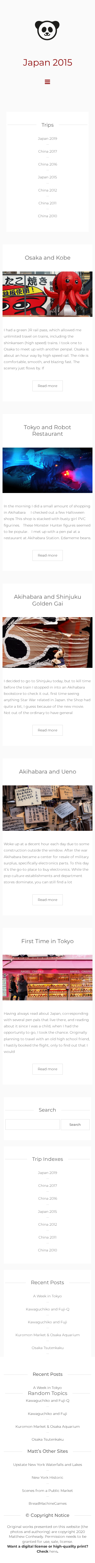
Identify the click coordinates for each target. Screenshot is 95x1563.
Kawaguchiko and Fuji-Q (47, 1309)
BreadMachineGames (48, 1503)
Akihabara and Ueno (47, 771)
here (53, 1551)
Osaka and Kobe (47, 257)
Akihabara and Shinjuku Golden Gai (47, 600)
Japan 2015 (47, 177)
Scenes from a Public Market (47, 1490)
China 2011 (47, 203)
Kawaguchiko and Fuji (47, 1322)
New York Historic (47, 1477)
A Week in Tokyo (47, 1296)
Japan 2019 (47, 138)
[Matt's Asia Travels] (47, 30)
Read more (47, 385)
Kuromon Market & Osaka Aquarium (47, 1335)
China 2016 (47, 164)
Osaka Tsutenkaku (48, 1348)
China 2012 (47, 190)
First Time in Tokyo (47, 941)
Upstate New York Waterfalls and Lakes (47, 1464)
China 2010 (47, 216)
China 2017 (47, 151)
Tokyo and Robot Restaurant (47, 430)
